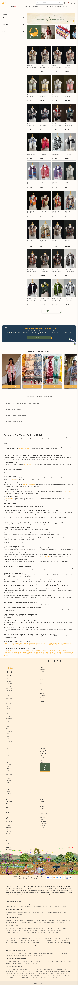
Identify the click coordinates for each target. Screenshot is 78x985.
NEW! (12, 6)
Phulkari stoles (36, 505)
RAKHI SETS (10, 906)
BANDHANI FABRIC (53, 932)
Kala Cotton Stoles (48, 652)
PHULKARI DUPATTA (38, 961)
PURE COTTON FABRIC (48, 928)
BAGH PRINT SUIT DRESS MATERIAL (54, 938)
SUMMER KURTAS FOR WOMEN (59, 912)
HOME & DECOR (15, 10)
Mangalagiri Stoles (13, 654)
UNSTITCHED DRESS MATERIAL (14, 938)
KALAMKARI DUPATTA (65, 961)
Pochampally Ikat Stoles (10, 652)
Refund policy (23, 877)
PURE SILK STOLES (40, 963)
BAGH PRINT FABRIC (34, 928)
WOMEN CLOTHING (37, 6)
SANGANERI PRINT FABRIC (13, 932)
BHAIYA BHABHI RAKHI (40, 906)
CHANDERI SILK (66, 920)
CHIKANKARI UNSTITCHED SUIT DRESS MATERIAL (55, 943)
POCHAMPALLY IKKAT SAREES (26, 955)
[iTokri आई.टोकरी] (4, 2)
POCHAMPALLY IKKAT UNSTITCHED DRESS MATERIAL (20, 945)
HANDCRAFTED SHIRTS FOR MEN (15, 973)
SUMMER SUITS (46, 912)
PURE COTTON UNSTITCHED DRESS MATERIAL (25, 947)
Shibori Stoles (51, 650)
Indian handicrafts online (23, 533)
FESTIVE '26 (54, 10)
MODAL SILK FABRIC (41, 932)
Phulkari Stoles (33, 650)
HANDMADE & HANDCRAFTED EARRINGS (17, 975)
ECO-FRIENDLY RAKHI (56, 904)
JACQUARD (29, 920)
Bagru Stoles (60, 654)
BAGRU (36, 922)
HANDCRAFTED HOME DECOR (18, 971)
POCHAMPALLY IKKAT (53, 922)
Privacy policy (31, 877)
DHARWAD (51, 920)
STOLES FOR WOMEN (26, 961)
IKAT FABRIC (49, 930)
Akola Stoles (59, 650)
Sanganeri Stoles (8, 650)
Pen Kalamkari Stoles (59, 652)
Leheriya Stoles (23, 654)
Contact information (31, 878)
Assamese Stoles (41, 654)
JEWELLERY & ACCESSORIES (27, 10)
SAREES (54, 6)
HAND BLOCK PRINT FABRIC (25, 930)
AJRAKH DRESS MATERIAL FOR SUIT (34, 938)
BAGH (40, 922)
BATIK (15, 922)
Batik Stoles (38, 652)
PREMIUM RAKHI (44, 904)
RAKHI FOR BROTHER (64, 906)
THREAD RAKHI (67, 904)
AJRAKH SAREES (26, 953)
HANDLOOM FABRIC (39, 930)
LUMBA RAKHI (28, 906)
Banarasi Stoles (32, 654)
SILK (44, 922)
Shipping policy (21, 878)
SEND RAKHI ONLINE (23, 904)
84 (55, 310)
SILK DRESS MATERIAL (42, 945)
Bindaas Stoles (31, 652)
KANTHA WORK (28, 922)
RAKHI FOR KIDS (18, 906)
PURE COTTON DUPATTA (51, 961)
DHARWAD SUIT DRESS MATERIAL (56, 941)
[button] (75, 3)
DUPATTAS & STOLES (62, 6)
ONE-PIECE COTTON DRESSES (34, 977)
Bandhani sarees (16, 442)
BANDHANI (22, 920)
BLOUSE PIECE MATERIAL (51, 977)
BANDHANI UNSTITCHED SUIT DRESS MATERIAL (33, 941)
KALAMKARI (9, 920)
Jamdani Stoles (22, 652)
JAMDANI (43, 920)
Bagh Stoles (25, 650)
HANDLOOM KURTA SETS (35, 969)
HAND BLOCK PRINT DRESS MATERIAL (30, 943)
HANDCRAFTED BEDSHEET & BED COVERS (39, 971)
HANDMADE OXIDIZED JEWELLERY (39, 975)
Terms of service (41, 877)
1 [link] (47, 310)
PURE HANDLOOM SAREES (13, 953)
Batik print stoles (28, 464)
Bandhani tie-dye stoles (26, 471)
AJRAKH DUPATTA (11, 963)
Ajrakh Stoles (17, 650)
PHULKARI (57, 920)
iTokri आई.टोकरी (13, 876)
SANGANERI (37, 920)
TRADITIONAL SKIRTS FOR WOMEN (15, 977)
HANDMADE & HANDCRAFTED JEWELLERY (54, 973)
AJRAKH (16, 920)
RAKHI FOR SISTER (52, 906)
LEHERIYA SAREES (41, 955)
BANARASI (63, 922)
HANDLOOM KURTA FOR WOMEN (52, 969)
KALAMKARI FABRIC (59, 930)
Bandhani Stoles (42, 650)
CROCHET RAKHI (34, 904)
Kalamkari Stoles (51, 654)
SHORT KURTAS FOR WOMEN (14, 914)
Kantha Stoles (67, 650)
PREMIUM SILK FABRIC (28, 932)
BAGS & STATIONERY (40, 10)
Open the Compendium (39, 338)
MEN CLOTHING (47, 6)
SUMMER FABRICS (11, 912)
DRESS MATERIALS (27, 6)
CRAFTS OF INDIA (62, 10)
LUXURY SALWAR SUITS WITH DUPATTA (16, 969)
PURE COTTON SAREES (56, 953)
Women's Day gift (24, 448)
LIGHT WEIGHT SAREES (34, 912)
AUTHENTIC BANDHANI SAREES (40, 953)
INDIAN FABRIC (10, 928)
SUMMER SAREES (22, 912)
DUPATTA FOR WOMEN (12, 961)
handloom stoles (14, 479)
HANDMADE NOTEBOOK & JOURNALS (60, 975)
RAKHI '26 (48, 10)
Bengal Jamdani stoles (29, 484)
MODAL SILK (9, 922)
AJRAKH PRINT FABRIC (22, 928)
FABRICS (19, 6)
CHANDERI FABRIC (11, 930)
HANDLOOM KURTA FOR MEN (33, 973)
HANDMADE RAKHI (11, 904)
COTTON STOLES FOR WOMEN (25, 963)
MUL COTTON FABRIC (61, 928)
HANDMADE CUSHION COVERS (60, 971)
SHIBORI (20, 922)
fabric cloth (48, 556)
